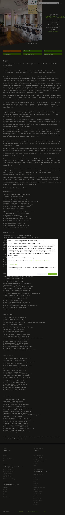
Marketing (31, 258)
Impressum (47, 260)
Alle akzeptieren (52, 274)
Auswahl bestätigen (42, 274)
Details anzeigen (14, 264)
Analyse (24, 258)
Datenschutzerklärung (36, 260)
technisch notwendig (14, 258)
